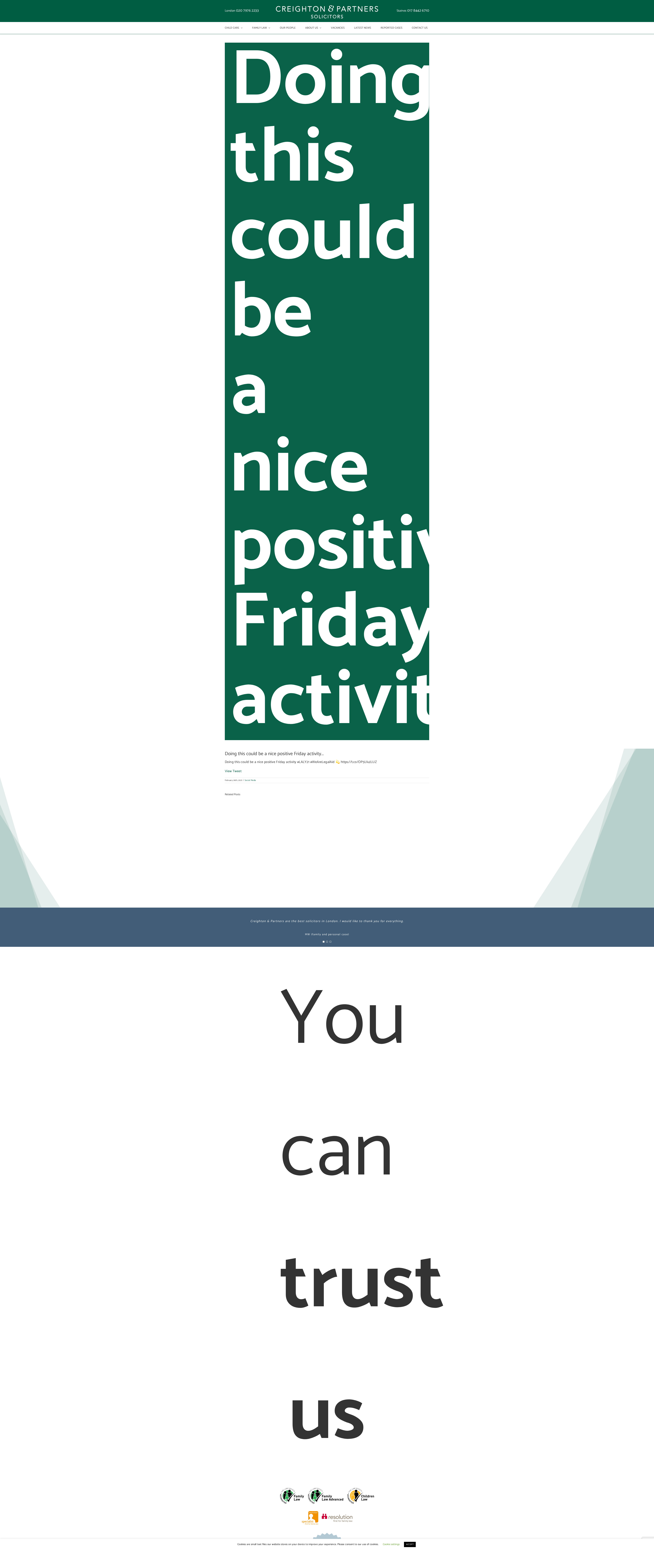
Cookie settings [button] (391, 1544)
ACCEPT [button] (410, 1544)
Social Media (250, 780)
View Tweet (233, 771)
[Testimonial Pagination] (323, 942)
